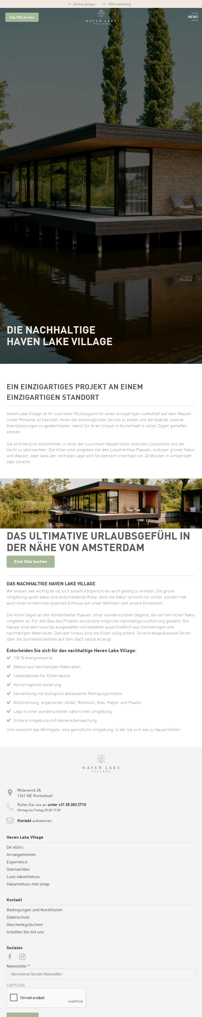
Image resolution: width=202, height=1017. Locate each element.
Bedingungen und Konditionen (34, 910)
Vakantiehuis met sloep (28, 884)
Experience (17, 862)
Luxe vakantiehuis (23, 877)
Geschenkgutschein (25, 925)
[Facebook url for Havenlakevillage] (10, 957)
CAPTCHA (16, 986)
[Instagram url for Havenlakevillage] (22, 957)
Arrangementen (21, 855)
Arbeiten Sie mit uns (25, 932)
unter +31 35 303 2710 (67, 805)
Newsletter (18, 966)
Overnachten (18, 870)
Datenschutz (18, 917)
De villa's (15, 847)
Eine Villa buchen (21, 17)
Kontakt (24, 821)
